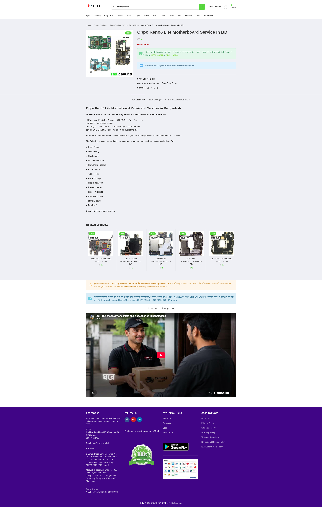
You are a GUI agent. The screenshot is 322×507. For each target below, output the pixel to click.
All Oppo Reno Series (111, 25)
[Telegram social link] (157, 88)
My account (206, 418)
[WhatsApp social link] (154, 88)
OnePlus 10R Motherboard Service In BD (130, 261)
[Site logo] (96, 6)
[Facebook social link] (145, 88)
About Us (167, 418)
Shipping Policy (208, 428)
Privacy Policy (207, 423)
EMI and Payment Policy (212, 447)
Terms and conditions (210, 437)
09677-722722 (92, 438)
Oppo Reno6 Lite (131, 25)
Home (88, 25)
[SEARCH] (202, 7)
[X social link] (148, 88)
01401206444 (172, 55)
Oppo (96, 25)
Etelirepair (129, 431)
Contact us (167, 423)
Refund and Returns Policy (213, 442)
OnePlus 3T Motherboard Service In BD (161, 261)
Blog (165, 428)
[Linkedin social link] (151, 88)
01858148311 (157, 55)
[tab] (138, 98)
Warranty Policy (208, 432)
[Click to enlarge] (91, 72)
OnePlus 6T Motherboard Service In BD (191, 261)
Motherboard (154, 83)
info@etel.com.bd (100, 443)
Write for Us (168, 432)
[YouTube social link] (133, 419)
